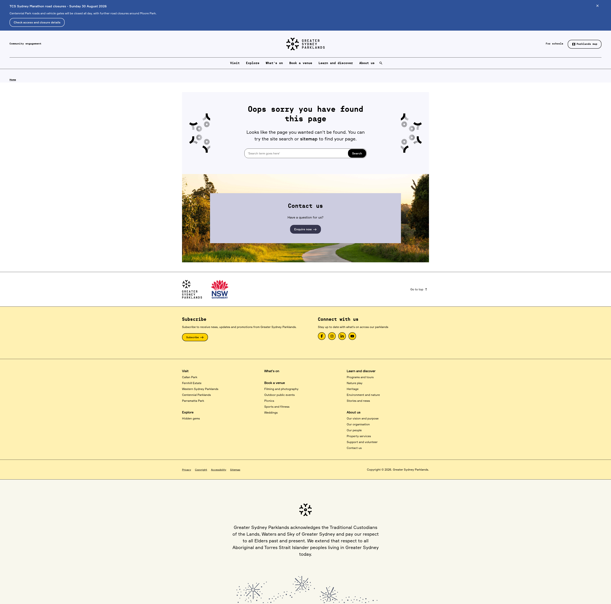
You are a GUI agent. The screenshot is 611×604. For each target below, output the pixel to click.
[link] (322, 336)
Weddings (271, 412)
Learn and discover (361, 371)
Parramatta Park (193, 400)
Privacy (186, 469)
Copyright (201, 469)
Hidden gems (191, 418)
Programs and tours (360, 377)
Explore (187, 412)
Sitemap (235, 469)
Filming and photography (281, 389)
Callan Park (189, 377)
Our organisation (358, 424)
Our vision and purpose (363, 418)
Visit (185, 371)
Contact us (354, 448)
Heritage (352, 389)
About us (353, 412)
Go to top (419, 289)
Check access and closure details (37, 22)
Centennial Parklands (196, 395)
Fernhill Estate (191, 383)
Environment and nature (363, 395)
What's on (271, 371)
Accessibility (218, 469)
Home (13, 79)
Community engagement (25, 44)
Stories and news (358, 400)
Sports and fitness (276, 406)
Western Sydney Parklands (200, 389)
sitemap (309, 139)
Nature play (354, 383)
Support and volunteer (362, 442)
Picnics (269, 400)
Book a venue (274, 383)
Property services (359, 436)
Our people (354, 430)
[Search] (381, 63)
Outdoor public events (279, 395)
